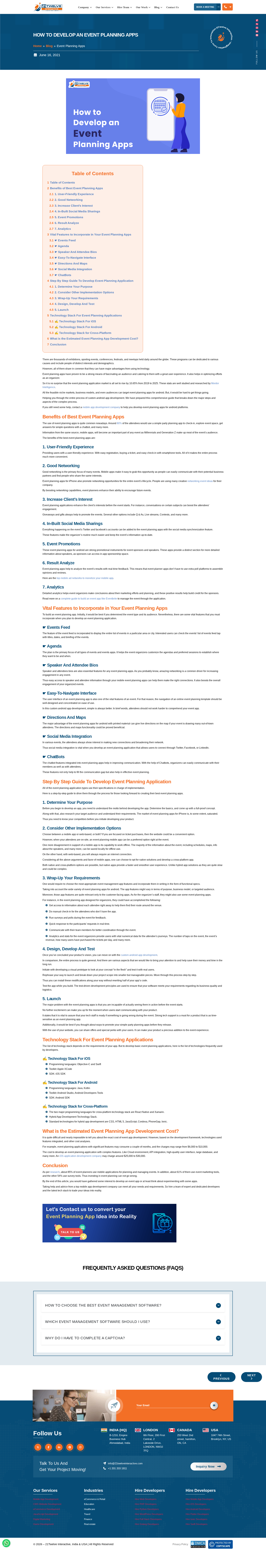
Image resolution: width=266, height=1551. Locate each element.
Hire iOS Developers (196, 1504)
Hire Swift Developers (197, 1524)
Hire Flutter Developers (197, 1514)
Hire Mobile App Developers (200, 1499)
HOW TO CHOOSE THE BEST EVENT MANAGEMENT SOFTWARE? (103, 1305)
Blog (49, 46)
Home (37, 46)
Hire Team (123, 7)
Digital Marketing (41, 1519)
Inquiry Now (205, 1466)
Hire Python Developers (147, 1509)
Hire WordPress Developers (149, 1514)
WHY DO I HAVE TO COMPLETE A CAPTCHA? (85, 1338)
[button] (227, 7)
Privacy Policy (180, 1544)
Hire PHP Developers (146, 1504)
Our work (142, 7)
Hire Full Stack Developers (148, 1519)
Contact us (172, 7)
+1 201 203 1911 (117, 1468)
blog (157, 7)
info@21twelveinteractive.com (125, 1463)
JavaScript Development (45, 1514)
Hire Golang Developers (147, 1524)
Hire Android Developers (198, 1509)
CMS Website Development (47, 1504)
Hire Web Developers (145, 1499)
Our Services (103, 7)
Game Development (43, 1524)
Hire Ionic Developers (196, 1519)
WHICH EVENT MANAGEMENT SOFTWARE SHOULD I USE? (97, 1322)
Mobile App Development (45, 1499)
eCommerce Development (46, 1509)
